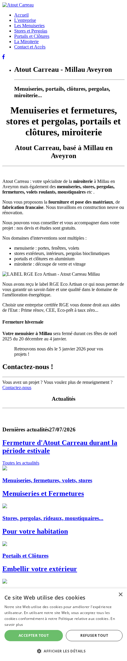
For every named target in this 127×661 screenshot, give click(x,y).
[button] (63, 650)
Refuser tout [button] (94, 635)
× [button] (120, 594)
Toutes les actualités (20, 462)
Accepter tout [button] (34, 635)
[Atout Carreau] (18, 4)
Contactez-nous (16, 387)
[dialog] (63, 624)
